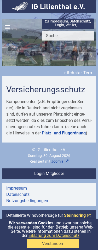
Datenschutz (18, 194)
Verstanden (52, 243)
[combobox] (68, 36)
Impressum (16, 188)
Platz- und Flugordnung (64, 132)
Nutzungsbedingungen (27, 200)
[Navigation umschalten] (7, 27)
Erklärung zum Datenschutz (53, 235)
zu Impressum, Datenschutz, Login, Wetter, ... (68, 23)
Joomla (57, 161)
